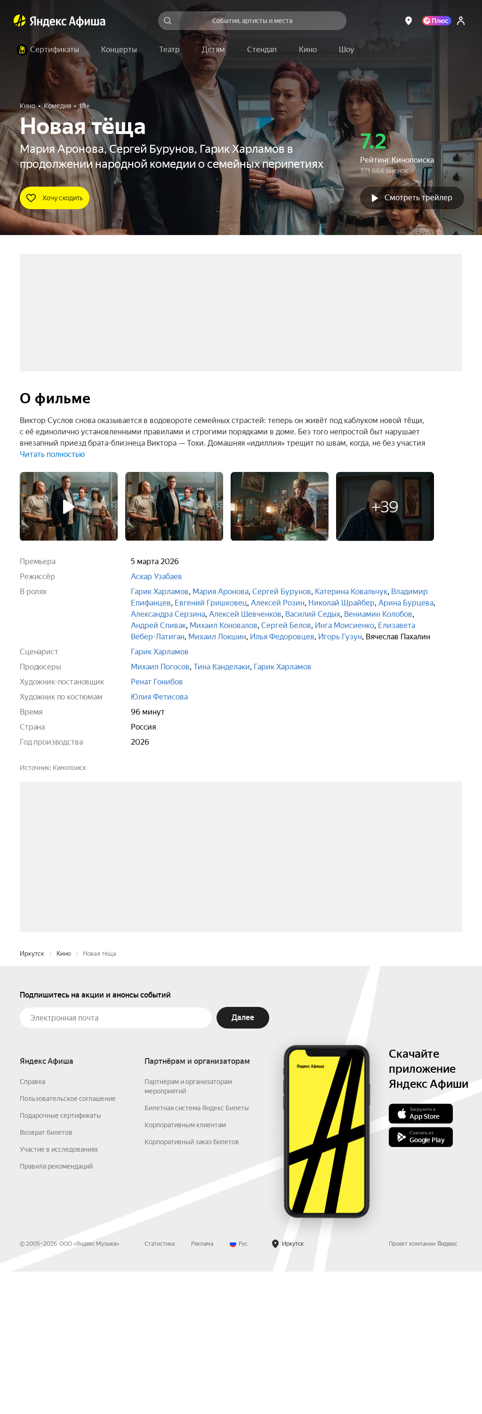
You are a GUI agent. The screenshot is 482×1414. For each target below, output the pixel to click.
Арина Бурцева (406, 602)
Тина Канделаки (221, 666)
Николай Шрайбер (341, 602)
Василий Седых (312, 614)
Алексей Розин (278, 602)
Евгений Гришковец (211, 602)
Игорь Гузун (340, 636)
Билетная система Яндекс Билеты (197, 1250)
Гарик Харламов (160, 591)
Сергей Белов (286, 625)
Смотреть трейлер (418, 197)
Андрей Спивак (158, 625)
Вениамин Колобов (378, 614)
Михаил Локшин (217, 636)
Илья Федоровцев (282, 636)
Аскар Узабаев (156, 576)
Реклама (202, 1386)
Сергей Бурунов (281, 591)
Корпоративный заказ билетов (192, 1284)
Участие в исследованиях (59, 1292)
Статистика (160, 1386)
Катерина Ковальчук (351, 591)
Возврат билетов (46, 1275)
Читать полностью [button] (52, 454)
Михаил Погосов (160, 666)
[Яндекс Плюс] (436, 20)
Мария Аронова (221, 591)
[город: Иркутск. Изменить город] (408, 20)
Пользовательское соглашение (68, 1241)
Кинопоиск (69, 767)
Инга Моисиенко (344, 625)
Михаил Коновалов (223, 625)
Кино (63, 1096)
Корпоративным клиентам (185, 1267)
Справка (32, 1224)
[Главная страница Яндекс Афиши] (20, 21)
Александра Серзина (168, 614)
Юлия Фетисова (159, 696)
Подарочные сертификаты (60, 1258)
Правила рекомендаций (56, 1308)
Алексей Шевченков (245, 614)
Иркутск (32, 1096)
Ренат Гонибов (157, 681)
